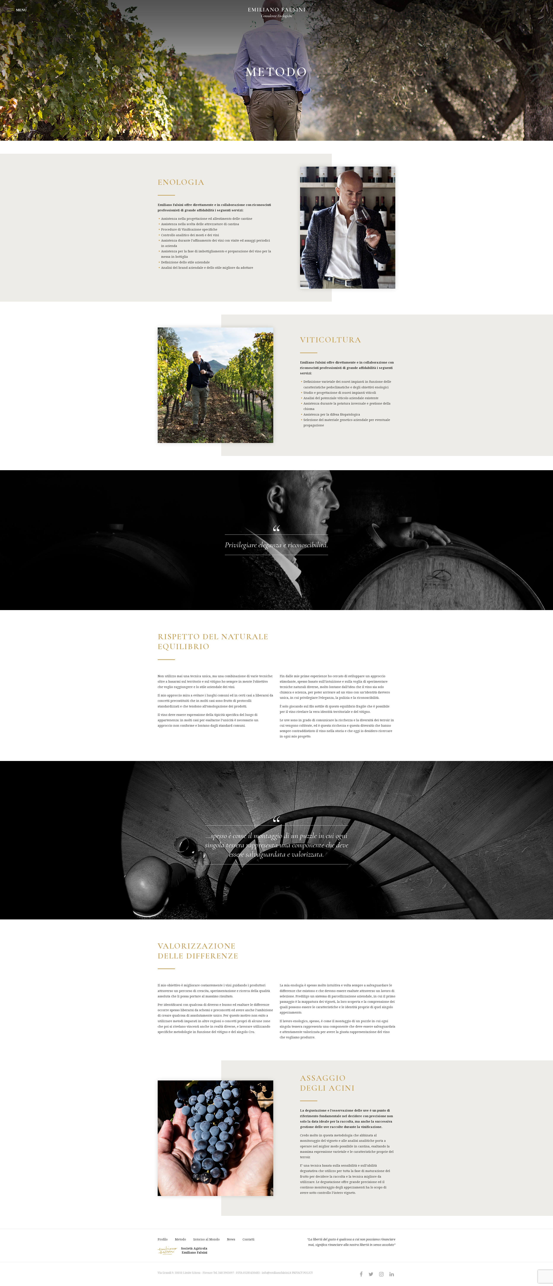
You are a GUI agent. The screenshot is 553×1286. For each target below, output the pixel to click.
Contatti (248, 1239)
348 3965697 (226, 1273)
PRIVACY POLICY (302, 1273)
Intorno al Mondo (206, 1239)
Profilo (163, 1239)
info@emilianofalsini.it (276, 1273)
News (231, 1239)
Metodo (180, 1239)
